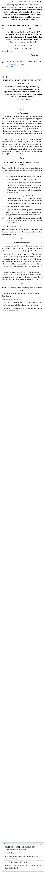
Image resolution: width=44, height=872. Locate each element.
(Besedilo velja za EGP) (23, 45)
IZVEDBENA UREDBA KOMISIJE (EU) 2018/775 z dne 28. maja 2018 (20, 848)
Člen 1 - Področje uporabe (14, 853)
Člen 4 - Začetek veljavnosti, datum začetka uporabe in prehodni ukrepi (23, 867)
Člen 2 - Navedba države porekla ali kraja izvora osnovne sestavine (21, 857)
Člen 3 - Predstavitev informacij (16, 862)
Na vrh (5, 844)
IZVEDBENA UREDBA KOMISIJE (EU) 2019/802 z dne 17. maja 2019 (15, 64)
